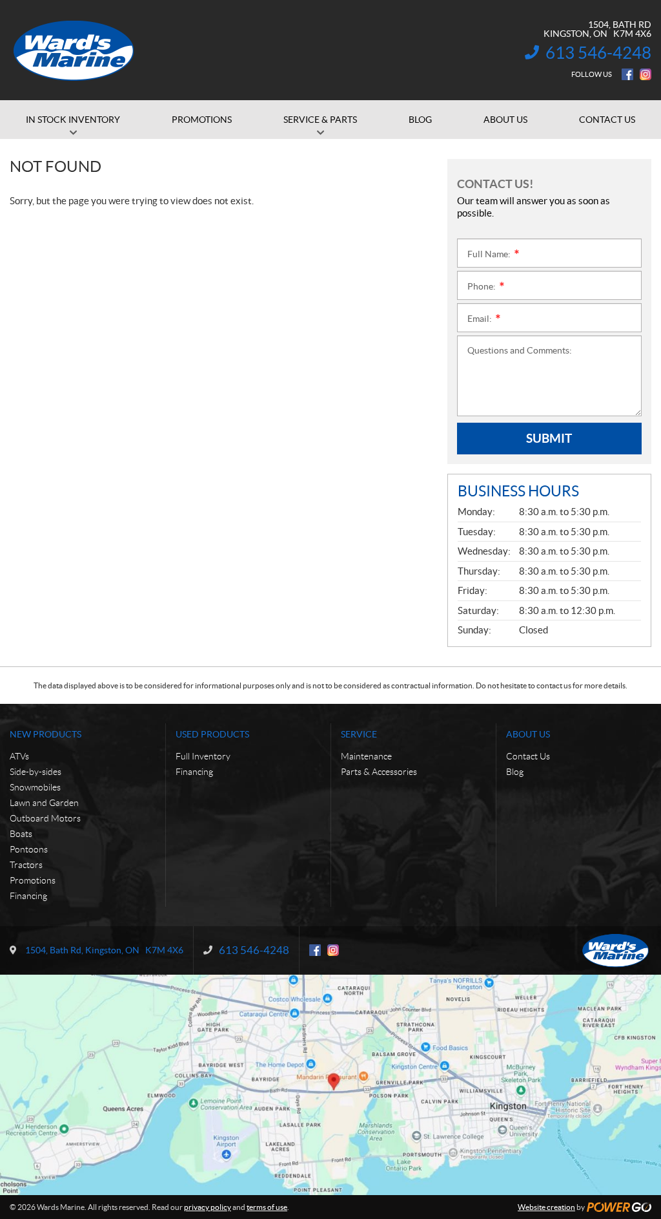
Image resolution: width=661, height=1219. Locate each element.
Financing (28, 896)
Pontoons (29, 849)
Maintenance (366, 756)
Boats (21, 834)
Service (359, 734)
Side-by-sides (35, 772)
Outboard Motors (45, 818)
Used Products (212, 734)
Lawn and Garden (44, 803)
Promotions (33, 880)
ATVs (19, 756)
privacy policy (207, 1207)
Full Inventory (203, 756)
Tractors (26, 865)
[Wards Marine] (74, 50)
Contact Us (528, 756)
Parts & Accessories (379, 772)
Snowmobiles (35, 787)
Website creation (546, 1207)
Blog (515, 772)
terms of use (267, 1207)
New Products (45, 734)
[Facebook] (627, 74)
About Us (528, 734)
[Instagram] (645, 74)
